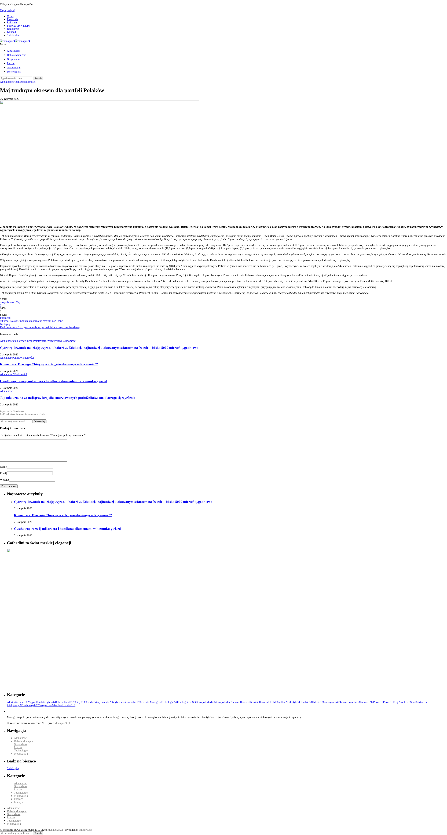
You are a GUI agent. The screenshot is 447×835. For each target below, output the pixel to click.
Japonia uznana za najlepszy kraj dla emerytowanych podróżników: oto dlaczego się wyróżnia (67, 397)
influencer (263, 702)
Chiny (16, 357)
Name (3, 466)
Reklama (12, 22)
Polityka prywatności (18, 25)
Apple (34, 702)
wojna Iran (47, 705)
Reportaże (12, 19)
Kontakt (11, 31)
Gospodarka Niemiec (228, 702)
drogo (3, 302)
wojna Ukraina (65, 705)
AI (10, 702)
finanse (11, 302)
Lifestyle (294, 702)
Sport (413, 702)
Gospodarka (13, 59)
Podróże (366, 702)
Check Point (32, 340)
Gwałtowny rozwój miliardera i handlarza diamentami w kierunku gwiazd (53, 381)
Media (318, 702)
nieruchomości (350, 702)
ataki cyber (19, 340)
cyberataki (106, 702)
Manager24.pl (55, 829)
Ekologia (171, 702)
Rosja (397, 702)
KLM (274, 702)
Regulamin (13, 28)
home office (249, 702)
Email (3, 473)
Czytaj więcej (7, 10)
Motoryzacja (14, 71)
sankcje (405, 702)
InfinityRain (85, 829)
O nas (10, 16)
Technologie (13, 67)
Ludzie (10, 63)
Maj (18, 302)
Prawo (378, 702)
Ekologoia (184, 702)
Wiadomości (28, 81)
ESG (193, 702)
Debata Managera (16, 54)
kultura (283, 702)
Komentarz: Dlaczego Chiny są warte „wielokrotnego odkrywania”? (49, 364)
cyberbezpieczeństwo (51, 340)
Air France (21, 702)
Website (4, 479)
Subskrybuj (13, 35)
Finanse (17, 81)
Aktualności (13, 50)
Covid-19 (91, 702)
